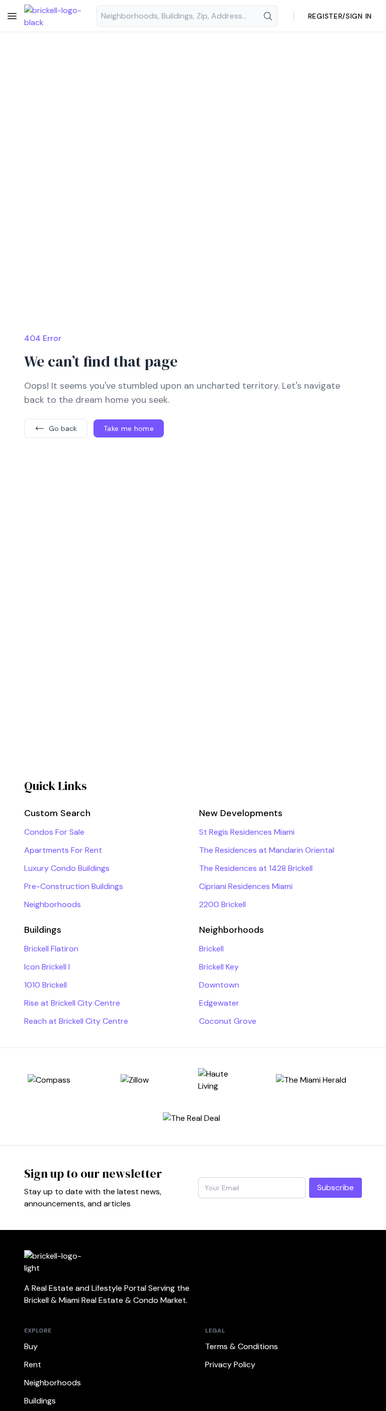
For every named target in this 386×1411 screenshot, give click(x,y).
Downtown (219, 985)
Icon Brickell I (47, 966)
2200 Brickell (222, 904)
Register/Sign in (340, 16)
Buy (31, 1346)
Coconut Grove (227, 1021)
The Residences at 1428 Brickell (256, 868)
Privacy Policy (230, 1364)
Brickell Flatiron (51, 948)
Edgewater (219, 1003)
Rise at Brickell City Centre (72, 1003)
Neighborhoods (52, 904)
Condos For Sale (54, 832)
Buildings (40, 1400)
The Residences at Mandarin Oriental (266, 850)
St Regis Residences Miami (247, 832)
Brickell (211, 948)
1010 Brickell (45, 985)
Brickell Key (219, 966)
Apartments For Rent (63, 850)
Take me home (129, 428)
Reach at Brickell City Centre (76, 1021)
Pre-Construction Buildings (73, 886)
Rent (32, 1364)
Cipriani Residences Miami (246, 886)
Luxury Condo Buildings (67, 868)
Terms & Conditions (241, 1346)
